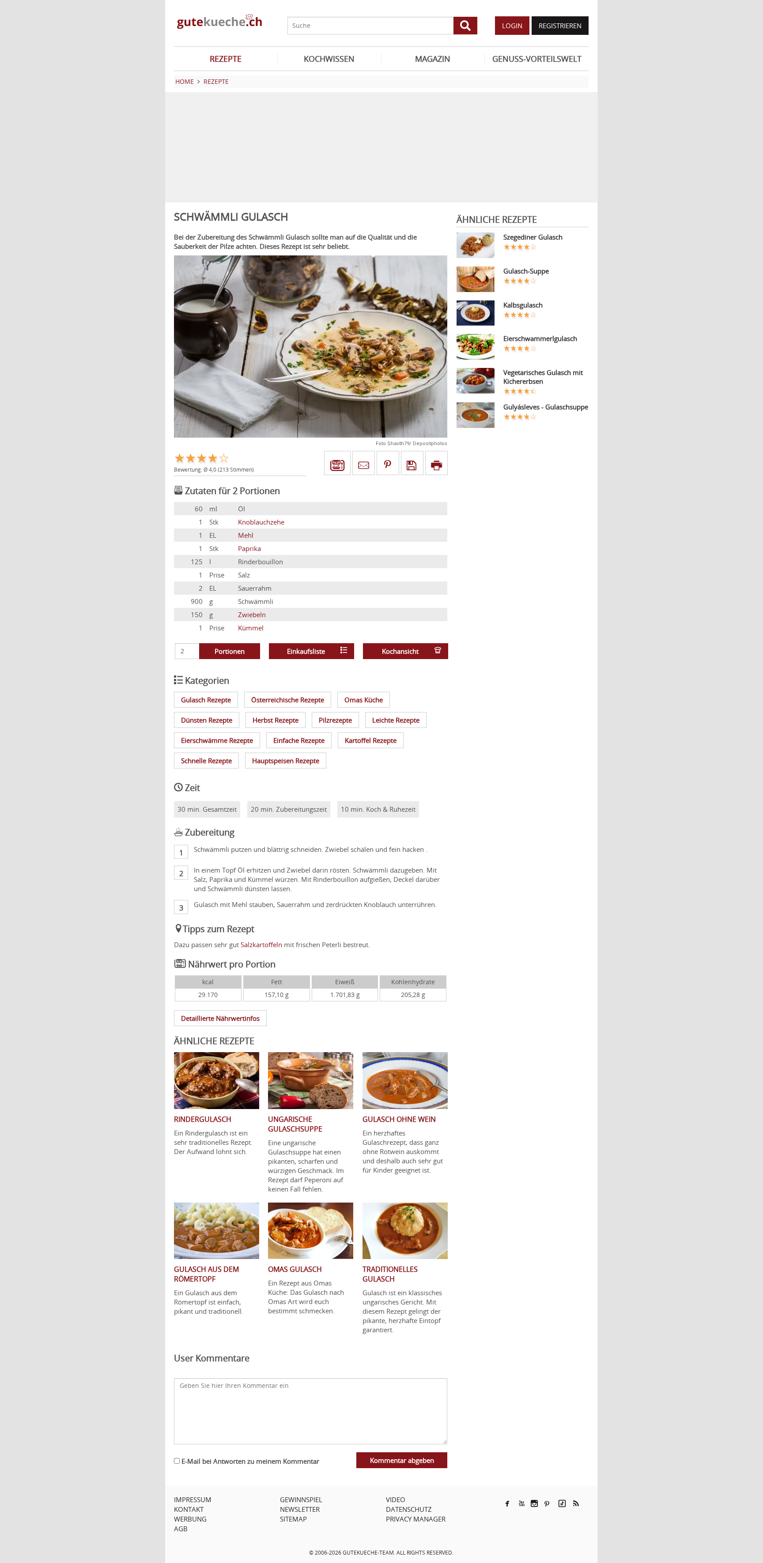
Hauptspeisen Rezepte (285, 760)
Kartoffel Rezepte (371, 740)
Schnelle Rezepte (206, 760)
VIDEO (395, 1499)
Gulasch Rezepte (206, 699)
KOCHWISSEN (329, 58)
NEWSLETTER (300, 1509)
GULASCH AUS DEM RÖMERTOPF (206, 1274)
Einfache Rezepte (299, 740)
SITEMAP (293, 1518)
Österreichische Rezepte (287, 699)
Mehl (245, 535)
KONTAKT (189, 1509)
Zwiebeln (252, 614)
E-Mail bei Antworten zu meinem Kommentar (249, 1461)
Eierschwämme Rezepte (217, 740)
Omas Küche (363, 699)
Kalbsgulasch (523, 304)
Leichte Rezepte (395, 720)
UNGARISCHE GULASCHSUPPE (295, 1124)
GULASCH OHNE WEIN (399, 1119)
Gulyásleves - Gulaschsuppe (545, 406)
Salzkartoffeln (261, 944)
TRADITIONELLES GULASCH (390, 1274)
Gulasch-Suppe (526, 270)
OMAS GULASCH (295, 1269)
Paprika (249, 548)
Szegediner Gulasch (533, 236)
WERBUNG (190, 1518)
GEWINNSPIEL (301, 1499)
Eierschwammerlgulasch (540, 338)
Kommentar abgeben (402, 1460)
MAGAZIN (432, 58)
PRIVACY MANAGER (416, 1518)
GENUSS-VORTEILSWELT (537, 58)
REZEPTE (226, 58)
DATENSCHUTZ (409, 1509)
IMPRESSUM (193, 1499)
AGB (181, 1528)
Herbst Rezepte (275, 720)
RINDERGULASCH (202, 1119)
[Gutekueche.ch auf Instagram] (534, 1503)
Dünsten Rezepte (206, 720)
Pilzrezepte (335, 720)
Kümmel (251, 627)
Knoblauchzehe (261, 521)
